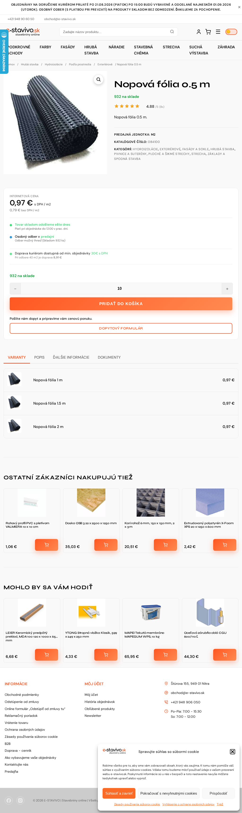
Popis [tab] (39, 357)
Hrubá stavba (91, 50)
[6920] (224, 655)
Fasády (68, 47)
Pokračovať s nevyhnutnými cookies (168, 793)
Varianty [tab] (17, 357)
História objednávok (100, 702)
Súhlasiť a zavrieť (119, 793)
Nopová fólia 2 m (48, 426)
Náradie (117, 47)
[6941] (46, 655)
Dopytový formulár (121, 328)
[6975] (105, 655)
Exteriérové (105, 64)
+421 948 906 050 (185, 702)
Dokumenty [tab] (109, 357)
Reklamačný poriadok (21, 715)
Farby (45, 47)
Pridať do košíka (121, 304)
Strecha (171, 47)
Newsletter (93, 715)
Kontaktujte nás (16, 764)
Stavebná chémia (143, 50)
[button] (232, 751)
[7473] (224, 545)
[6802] (165, 655)
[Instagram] (20, 800)
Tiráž (220, 804)
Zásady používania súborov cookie (137, 804)
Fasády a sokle (195, 149)
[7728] (105, 545)
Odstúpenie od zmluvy (22, 702)
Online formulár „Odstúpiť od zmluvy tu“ (35, 709)
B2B (7, 744)
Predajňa (11, 771)
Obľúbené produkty (100, 709)
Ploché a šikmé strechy (169, 154)
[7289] (46, 545)
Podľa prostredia (80, 64)
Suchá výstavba (198, 50)
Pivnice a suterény (130, 154)
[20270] (165, 545)
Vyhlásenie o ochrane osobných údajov (188, 804)
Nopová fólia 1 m (48, 379)
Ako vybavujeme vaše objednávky (30, 757)
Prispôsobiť (218, 793)
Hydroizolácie (54, 64)
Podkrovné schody (18, 50)
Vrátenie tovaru (16, 723)
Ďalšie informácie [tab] (71, 357)
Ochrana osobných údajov (25, 729)
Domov (10, 64)
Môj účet (91, 695)
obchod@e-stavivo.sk (187, 693)
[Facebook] (9, 800)
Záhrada (226, 47)
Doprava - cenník (18, 750)
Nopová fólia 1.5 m (49, 403)
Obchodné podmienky (22, 695)
